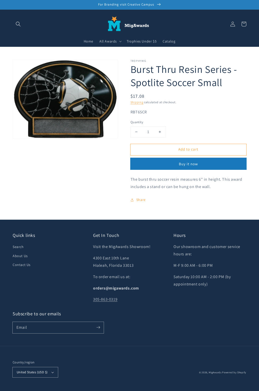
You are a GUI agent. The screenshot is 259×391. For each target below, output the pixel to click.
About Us (20, 256)
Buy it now (188, 163)
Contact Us (22, 264)
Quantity (137, 122)
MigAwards (215, 372)
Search (18, 246)
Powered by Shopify (234, 372)
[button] (18, 24)
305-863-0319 (105, 299)
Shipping (137, 102)
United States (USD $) (32, 372)
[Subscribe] (98, 327)
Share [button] (141, 199)
